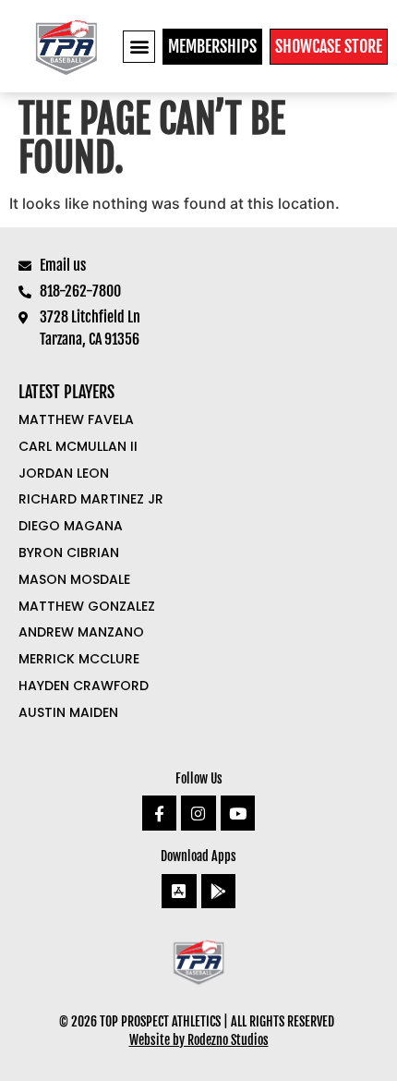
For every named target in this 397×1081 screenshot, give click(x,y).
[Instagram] (198, 813)
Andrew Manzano (81, 632)
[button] (139, 46)
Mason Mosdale (74, 579)
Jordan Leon (63, 473)
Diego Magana (70, 525)
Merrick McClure (78, 659)
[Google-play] (218, 891)
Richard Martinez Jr (90, 499)
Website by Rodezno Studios (199, 1040)
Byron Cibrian (68, 552)
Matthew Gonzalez (86, 606)
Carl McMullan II (78, 446)
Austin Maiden (68, 712)
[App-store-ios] (179, 891)
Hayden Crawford (83, 685)
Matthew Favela (76, 419)
